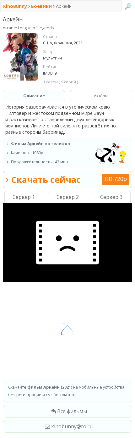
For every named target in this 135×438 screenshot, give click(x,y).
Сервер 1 (24, 197)
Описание (34, 95)
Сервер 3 (111, 197)
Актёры (101, 95)
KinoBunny (15, 6)
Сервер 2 (68, 197)
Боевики (41, 6)
